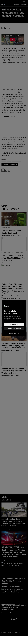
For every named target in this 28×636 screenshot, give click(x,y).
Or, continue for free (14, 333)
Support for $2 (14, 324)
